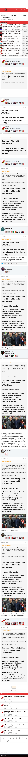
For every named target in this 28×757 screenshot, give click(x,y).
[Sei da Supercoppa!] (17, 66)
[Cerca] (24, 9)
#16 (26, 276)
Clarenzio (8, 450)
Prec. (9, 687)
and (10, 263)
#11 (26, 68)
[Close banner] (27, 8)
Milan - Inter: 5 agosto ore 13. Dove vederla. (15, 725)
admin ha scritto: (6, 71)
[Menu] (2, 10)
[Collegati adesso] (4, 62)
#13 (26, 135)
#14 (26, 168)
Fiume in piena (9, 351)
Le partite (10, 699)
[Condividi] (24, 68)
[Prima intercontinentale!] (22, 66)
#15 (26, 236)
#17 (26, 360)
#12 (26, 107)
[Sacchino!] (20, 66)
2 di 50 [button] (14, 687)
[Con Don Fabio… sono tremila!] (14, 66)
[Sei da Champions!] (12, 66)
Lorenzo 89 (8, 268)
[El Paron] (9, 66)
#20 (26, 627)
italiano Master (5, 755)
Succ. (19, 687)
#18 (26, 458)
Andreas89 (8, 534)
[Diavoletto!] (6, 66)
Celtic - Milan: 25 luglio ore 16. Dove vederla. (15, 731)
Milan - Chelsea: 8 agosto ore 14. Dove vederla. (15, 719)
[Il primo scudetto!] (14, 234)
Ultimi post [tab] (4, 22)
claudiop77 (8, 228)
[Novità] (21, 9)
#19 (26, 542)
